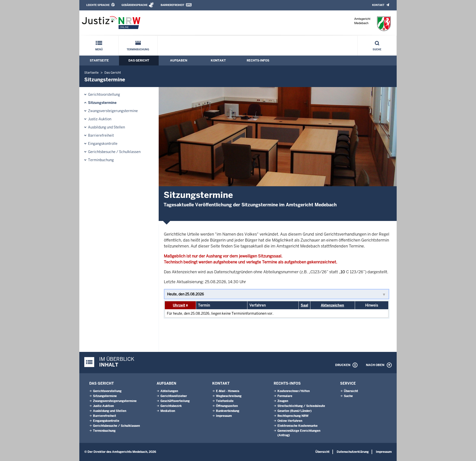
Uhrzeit (179, 305)
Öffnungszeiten (227, 406)
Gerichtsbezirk (171, 406)
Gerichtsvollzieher (173, 396)
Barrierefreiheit (172, 5)
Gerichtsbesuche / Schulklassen (114, 152)
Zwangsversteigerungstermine (113, 111)
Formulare (284, 396)
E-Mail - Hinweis (227, 391)
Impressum (224, 416)
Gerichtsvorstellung (104, 94)
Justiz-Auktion (99, 119)
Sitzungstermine (102, 102)
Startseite (99, 60)
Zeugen (282, 401)
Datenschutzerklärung (353, 452)
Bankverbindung (227, 411)
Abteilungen (169, 391)
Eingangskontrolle (103, 143)
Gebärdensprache (134, 5)
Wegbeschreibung (228, 396)
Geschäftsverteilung (175, 401)
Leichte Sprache (98, 5)
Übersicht (351, 391)
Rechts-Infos (258, 60)
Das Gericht (138, 60)
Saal (304, 305)
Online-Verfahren (289, 421)
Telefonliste (225, 401)
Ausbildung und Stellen (106, 127)
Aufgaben (178, 60)
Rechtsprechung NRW (292, 416)
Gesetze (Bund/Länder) (294, 411)
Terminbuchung (138, 49)
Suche (377, 49)
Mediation (167, 411)
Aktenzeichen (332, 305)
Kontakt (378, 5)
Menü (99, 49)
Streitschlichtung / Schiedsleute (301, 406)
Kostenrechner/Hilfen (293, 391)
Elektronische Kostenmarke (297, 426)
